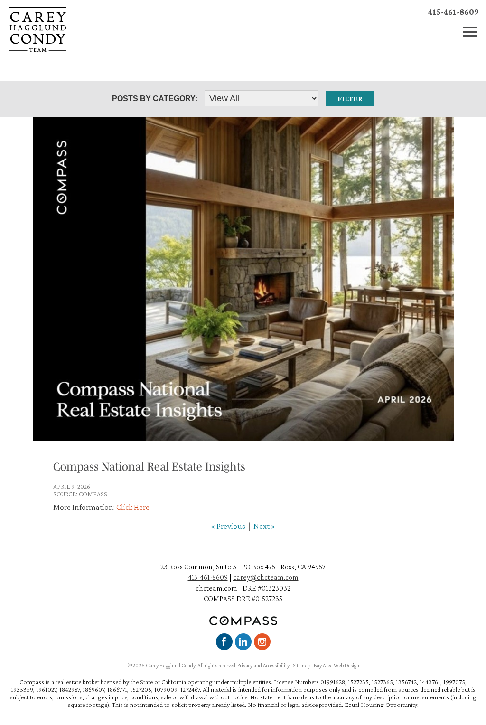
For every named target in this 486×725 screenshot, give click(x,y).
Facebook (224, 641)
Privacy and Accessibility (263, 665)
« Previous (228, 526)
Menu (470, 32)
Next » (264, 526)
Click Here (133, 507)
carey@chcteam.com (266, 577)
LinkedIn (243, 641)
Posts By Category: (154, 98)
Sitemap (301, 665)
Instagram (262, 641)
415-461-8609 (453, 12)
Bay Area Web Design (336, 665)
